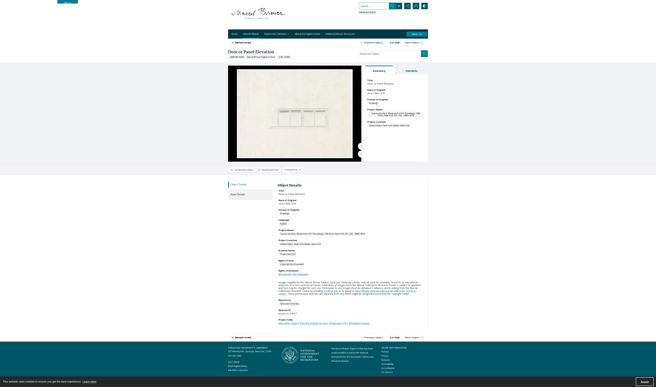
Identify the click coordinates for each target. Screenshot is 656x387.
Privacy (384, 355)
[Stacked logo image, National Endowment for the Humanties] (300, 355)
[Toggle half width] (361, 154)
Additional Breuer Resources (340, 33)
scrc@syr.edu (330, 291)
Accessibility (387, 364)
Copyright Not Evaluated (292, 264)
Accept (645, 381)
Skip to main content (67, 2)
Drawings (373, 103)
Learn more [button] (89, 381)
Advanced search (367, 12)
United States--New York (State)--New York (389, 125)
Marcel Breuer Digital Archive (261, 57)
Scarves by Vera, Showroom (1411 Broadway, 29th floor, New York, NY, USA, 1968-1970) (396, 114)
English (283, 223)
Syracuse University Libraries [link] (248, 348)
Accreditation (387, 368)
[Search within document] (424, 53)
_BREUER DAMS (237, 57)
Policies (385, 351)
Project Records (288, 254)
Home (234, 33)
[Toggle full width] (361, 146)
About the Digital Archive (307, 33)
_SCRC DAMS (284, 57)
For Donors (387, 372)
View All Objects (251, 33)
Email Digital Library (237, 366)
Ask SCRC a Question (238, 370)
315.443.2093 (234, 355)
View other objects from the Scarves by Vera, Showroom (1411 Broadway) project (324, 323)
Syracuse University (289, 303)
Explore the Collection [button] (275, 33)
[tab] (379, 70)
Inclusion (385, 359)
